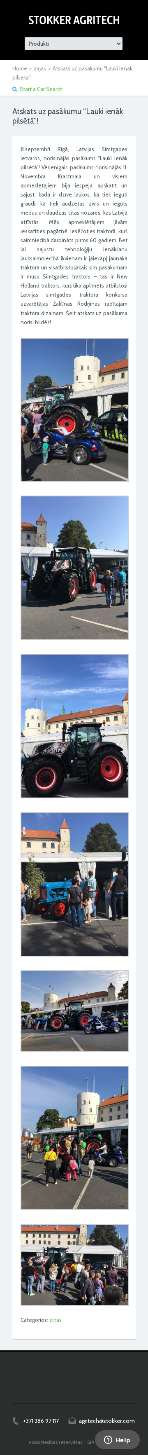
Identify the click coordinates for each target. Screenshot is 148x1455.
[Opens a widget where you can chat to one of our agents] (117, 1440)
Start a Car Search (41, 89)
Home (19, 68)
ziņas (40, 68)
